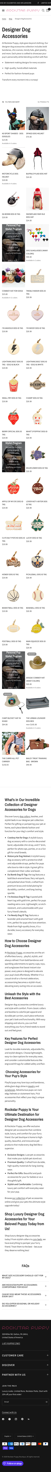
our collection (18, 1198)
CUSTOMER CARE (13, 1355)
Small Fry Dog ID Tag (11, 398)
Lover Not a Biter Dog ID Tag (36, 503)
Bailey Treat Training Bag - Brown (36, 760)
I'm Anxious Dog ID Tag (12, 328)
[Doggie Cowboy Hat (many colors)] (37, 662)
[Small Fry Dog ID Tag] (13, 383)
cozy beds (37, 1239)
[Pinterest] (24, 1419)
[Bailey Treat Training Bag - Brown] (37, 743)
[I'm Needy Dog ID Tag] (37, 313)
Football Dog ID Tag (11, 641)
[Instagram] (18, 1419)
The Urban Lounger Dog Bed (35, 719)
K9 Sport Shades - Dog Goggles (12, 135)
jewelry (31, 1086)
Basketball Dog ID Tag (12, 608)
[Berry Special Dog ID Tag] (13, 416)
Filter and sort (12, 102)
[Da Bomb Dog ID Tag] (13, 199)
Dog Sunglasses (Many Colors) (37, 252)
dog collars (25, 816)
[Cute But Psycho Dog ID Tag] (13, 523)
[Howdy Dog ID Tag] (13, 559)
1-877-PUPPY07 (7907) (11, 1343)
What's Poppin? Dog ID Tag (36, 433)
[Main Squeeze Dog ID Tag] (37, 626)
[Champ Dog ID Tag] (37, 383)
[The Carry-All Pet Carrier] (13, 743)
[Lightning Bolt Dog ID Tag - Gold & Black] (13, 346)
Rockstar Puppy (14, 952)
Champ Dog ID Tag (34, 398)
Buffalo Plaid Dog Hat (36, 173)
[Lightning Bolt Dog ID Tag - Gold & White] (37, 346)
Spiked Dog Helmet (35, 133)
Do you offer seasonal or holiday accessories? (20, 1304)
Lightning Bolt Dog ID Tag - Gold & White (36, 363)
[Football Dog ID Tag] (13, 626)
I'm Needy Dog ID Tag (35, 328)
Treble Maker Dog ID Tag (36, 292)
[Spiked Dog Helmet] (37, 118)
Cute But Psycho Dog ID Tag (13, 539)
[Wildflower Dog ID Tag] (37, 453)
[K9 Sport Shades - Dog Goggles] (13, 118)
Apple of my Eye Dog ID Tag (12, 503)
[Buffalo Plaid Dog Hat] (37, 158)
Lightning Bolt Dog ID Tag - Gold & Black (12, 363)
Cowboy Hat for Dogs (12, 291)
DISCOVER (8, 1365)
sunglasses (10, 1089)
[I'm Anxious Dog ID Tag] (13, 313)
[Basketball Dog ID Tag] (13, 592)
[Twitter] (11, 1419)
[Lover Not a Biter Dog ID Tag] (37, 486)
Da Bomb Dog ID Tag (11, 214)
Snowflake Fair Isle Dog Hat (35, 215)
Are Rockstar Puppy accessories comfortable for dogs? (19, 1285)
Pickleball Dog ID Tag (36, 574)
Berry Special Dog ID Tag (12, 433)
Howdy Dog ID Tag (10, 574)
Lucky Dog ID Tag (34, 538)
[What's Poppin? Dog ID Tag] (37, 416)
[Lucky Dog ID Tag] (37, 523)
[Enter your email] (46, 1402)
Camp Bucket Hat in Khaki (11, 719)
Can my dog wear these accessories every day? (21, 1295)
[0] (47, 10)
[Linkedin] (31, 1419)
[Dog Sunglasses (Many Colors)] (37, 235)
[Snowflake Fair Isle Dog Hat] (37, 199)
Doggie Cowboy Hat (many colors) (35, 679)
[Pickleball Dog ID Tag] (37, 559)
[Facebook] (5, 1419)
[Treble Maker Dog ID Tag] (37, 275)
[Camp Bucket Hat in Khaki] (13, 703)
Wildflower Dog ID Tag (37, 468)
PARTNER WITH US (14, 1374)
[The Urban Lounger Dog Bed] (37, 703)
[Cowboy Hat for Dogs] (13, 275)
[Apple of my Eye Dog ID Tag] (13, 486)
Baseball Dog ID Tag (35, 608)
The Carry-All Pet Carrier (10, 760)
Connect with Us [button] (9, 1412)
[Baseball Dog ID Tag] (37, 592)
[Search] (43, 10)
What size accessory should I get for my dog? (22, 1276)
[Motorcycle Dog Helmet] (13, 158)
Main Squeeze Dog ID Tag (36, 643)
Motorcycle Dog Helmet (10, 175)
